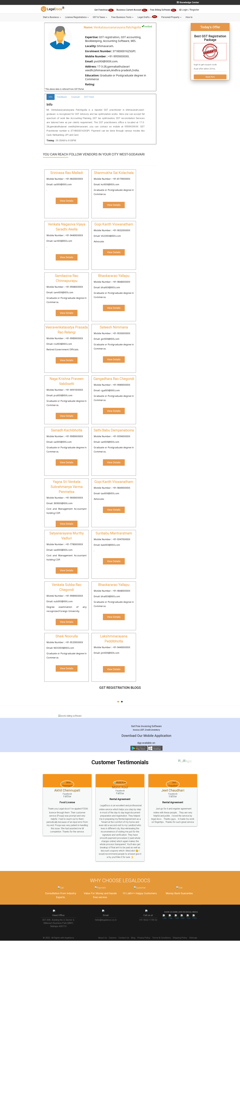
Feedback (62, 97)
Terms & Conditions (161, 925)
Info (50, 97)
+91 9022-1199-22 (148, 907)
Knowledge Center (189, 2)
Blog (133, 925)
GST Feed (89, 97)
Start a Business (51, 17)
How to (189, 17)
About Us (102, 925)
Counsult (75, 97)
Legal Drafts (147, 17)
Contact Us (123, 925)
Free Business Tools (121, 17)
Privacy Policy (143, 925)
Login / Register (190, 9)
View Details (66, 200)
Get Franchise (101, 9)
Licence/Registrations (76, 17)
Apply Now (210, 77)
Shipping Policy (180, 925)
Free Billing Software (160, 9)
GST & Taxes (99, 17)
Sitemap (193, 925)
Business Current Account (129, 9)
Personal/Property (170, 17)
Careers (112, 925)
